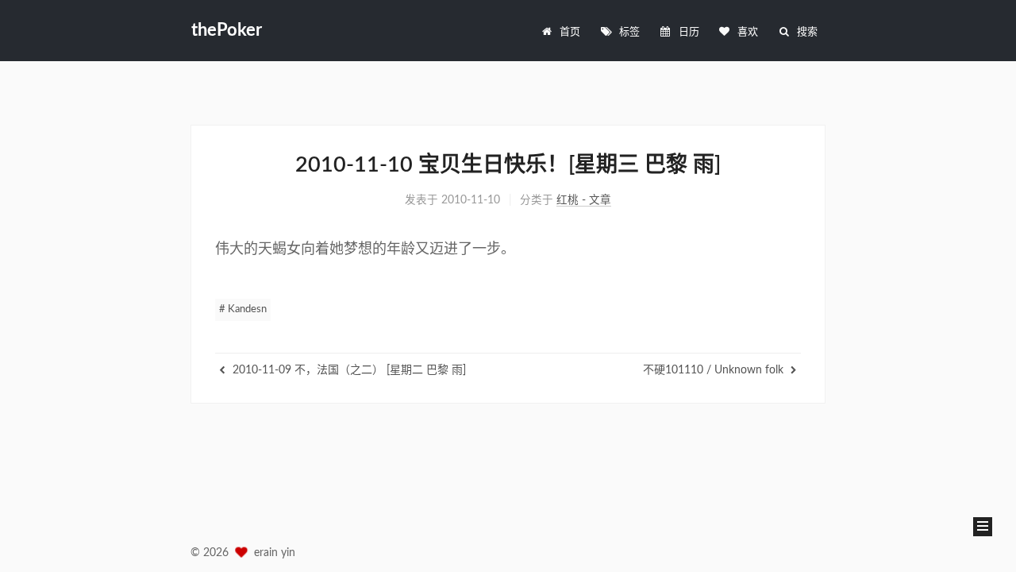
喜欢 (747, 32)
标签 (629, 32)
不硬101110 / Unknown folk (715, 370)
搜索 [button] (807, 32)
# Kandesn (243, 309)
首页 (570, 32)
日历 (689, 32)
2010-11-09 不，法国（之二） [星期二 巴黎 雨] (347, 370)
